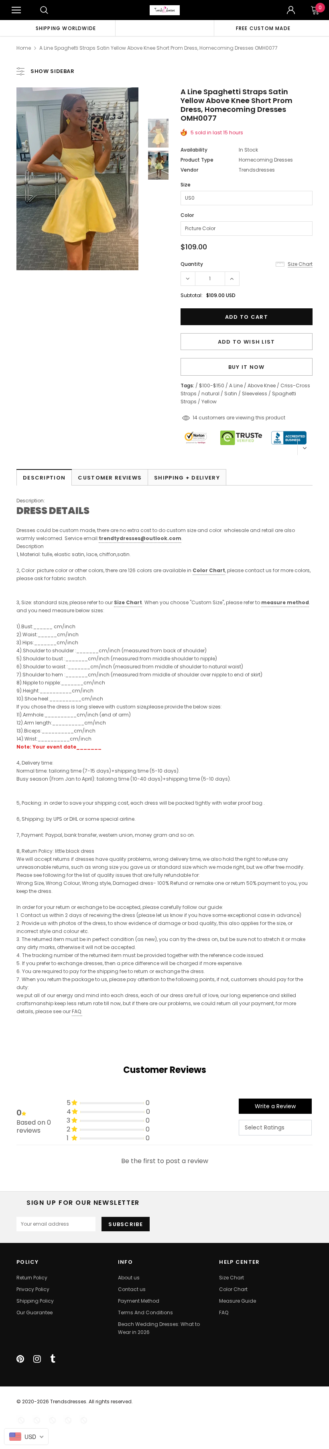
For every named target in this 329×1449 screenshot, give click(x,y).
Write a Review (275, 1106)
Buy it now (246, 367)
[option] (65, 28)
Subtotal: (192, 295)
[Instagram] (37, 1358)
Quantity (192, 264)
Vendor (189, 169)
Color (187, 215)
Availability (194, 149)
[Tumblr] (52, 1358)
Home (23, 48)
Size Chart (128, 602)
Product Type (197, 159)
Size (186, 184)
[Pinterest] (20, 1358)
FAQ (76, 1011)
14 (195, 417)
